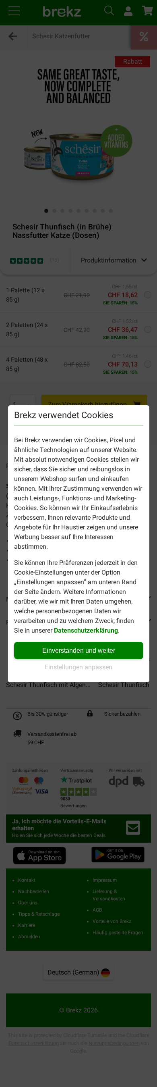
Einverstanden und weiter (78, 650)
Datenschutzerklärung (86, 630)
